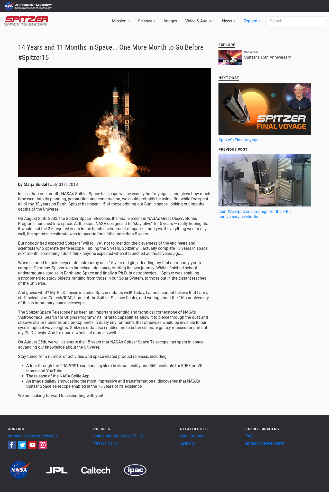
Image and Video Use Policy (118, 436)
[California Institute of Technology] (102, 469)
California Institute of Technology (34, 8)
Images (170, 21)
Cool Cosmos (192, 436)
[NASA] (26, 469)
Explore (250, 21)
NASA (10, 6)
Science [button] (145, 21)
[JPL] (63, 469)
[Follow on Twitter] (22, 445)
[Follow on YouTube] (32, 445)
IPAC (248, 436)
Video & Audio (198, 21)
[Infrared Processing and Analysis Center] (135, 469)
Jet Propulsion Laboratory (34, 4)
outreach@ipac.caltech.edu (32, 436)
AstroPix (187, 443)
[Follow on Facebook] (12, 445)
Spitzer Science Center (264, 443)
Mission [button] (119, 21)
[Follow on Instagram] (43, 445)
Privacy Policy (106, 443)
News (227, 21)
